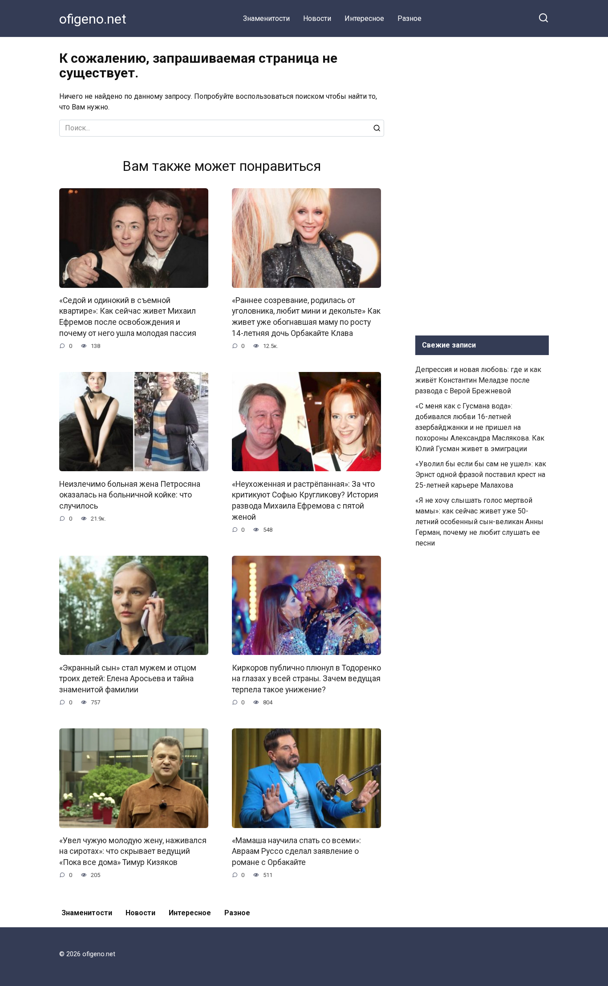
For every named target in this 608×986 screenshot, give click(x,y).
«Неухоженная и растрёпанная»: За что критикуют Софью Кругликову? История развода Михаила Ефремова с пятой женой (305, 500)
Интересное (364, 18)
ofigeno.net (92, 19)
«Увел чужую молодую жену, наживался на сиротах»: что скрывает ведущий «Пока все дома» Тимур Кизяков (133, 851)
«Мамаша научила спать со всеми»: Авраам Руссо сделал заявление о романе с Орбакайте (296, 851)
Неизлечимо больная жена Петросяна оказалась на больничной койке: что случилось (129, 494)
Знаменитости (266, 18)
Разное (409, 18)
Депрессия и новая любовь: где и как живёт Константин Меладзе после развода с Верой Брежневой (478, 380)
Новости (317, 18)
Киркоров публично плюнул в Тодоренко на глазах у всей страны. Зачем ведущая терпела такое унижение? (306, 678)
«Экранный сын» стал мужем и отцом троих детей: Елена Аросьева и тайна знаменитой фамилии (127, 678)
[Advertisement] (482, 184)
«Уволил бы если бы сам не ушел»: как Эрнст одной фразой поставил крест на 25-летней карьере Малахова (480, 474)
